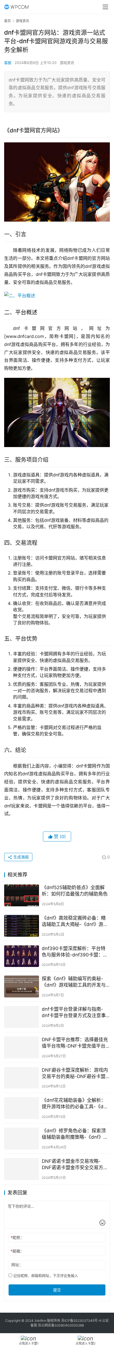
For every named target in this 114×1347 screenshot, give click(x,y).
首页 (7, 21)
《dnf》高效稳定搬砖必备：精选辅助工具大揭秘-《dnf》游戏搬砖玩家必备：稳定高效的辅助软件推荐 (75, 921)
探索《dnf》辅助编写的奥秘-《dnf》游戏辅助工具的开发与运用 (74, 982)
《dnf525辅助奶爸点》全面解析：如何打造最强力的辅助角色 (75, 891)
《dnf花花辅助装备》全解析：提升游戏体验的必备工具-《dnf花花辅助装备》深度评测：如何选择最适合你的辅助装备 (75, 1103)
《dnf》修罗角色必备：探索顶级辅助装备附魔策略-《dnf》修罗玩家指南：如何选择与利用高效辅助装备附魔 (75, 1134)
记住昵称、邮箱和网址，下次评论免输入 (45, 1275)
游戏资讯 (67, 62)
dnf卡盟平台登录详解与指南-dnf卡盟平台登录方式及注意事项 (74, 1012)
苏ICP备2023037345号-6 (81, 1320)
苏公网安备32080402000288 (61, 1325)
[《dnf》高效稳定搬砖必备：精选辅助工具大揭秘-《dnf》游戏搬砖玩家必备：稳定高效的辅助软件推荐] (21, 926)
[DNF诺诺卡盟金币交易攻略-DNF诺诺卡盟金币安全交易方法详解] (21, 1169)
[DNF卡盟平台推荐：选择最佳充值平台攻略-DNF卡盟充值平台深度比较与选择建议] (21, 1047)
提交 (57, 1289)
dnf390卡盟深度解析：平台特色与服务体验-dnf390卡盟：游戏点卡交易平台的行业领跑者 (75, 952)
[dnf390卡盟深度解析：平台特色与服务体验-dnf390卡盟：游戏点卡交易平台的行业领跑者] (21, 956)
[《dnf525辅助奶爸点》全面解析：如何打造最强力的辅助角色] (21, 895)
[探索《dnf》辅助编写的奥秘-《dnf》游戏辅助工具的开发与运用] (21, 986)
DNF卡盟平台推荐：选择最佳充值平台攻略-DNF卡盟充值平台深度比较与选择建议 (75, 1043)
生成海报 (20, 857)
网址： (17, 1264)
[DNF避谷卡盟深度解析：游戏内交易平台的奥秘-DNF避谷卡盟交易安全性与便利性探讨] (21, 1078)
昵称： (17, 1237)
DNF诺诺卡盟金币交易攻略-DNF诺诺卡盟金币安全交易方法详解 (75, 1164)
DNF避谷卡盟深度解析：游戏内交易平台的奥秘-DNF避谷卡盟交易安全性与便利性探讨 (75, 1073)
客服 (7, 62)
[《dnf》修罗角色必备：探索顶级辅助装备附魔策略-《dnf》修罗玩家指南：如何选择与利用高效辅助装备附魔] (21, 1139)
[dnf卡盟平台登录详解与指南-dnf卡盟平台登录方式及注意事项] (21, 1017)
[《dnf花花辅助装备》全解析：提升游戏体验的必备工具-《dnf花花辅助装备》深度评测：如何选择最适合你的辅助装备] (21, 1108)
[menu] (105, 7)
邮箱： (17, 1251)
